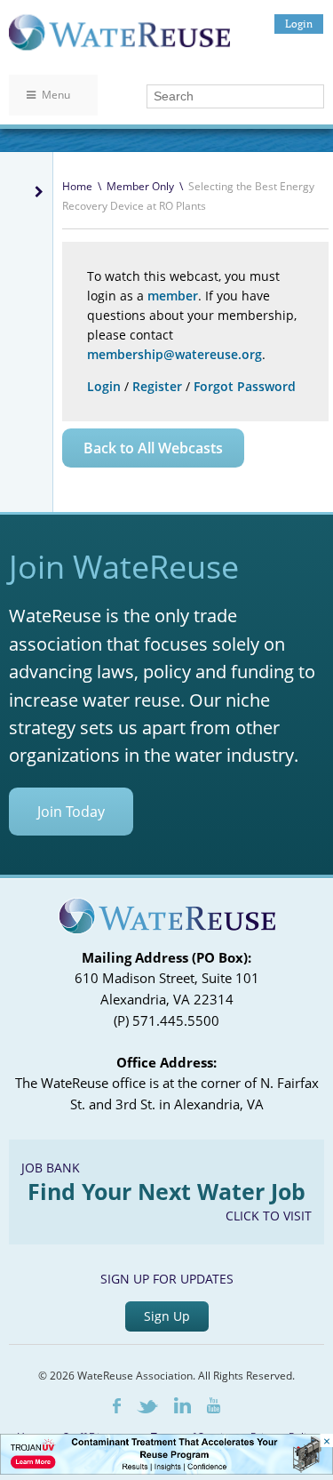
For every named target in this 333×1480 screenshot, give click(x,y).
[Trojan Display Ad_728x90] (166, 1469)
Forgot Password (245, 386)
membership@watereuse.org (174, 354)
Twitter (147, 1406)
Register (157, 386)
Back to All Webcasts (153, 448)
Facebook (117, 1405)
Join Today (71, 811)
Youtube (213, 1405)
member (172, 295)
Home (77, 186)
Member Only (140, 186)
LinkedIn (182, 1405)
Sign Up (167, 1316)
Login (299, 23)
